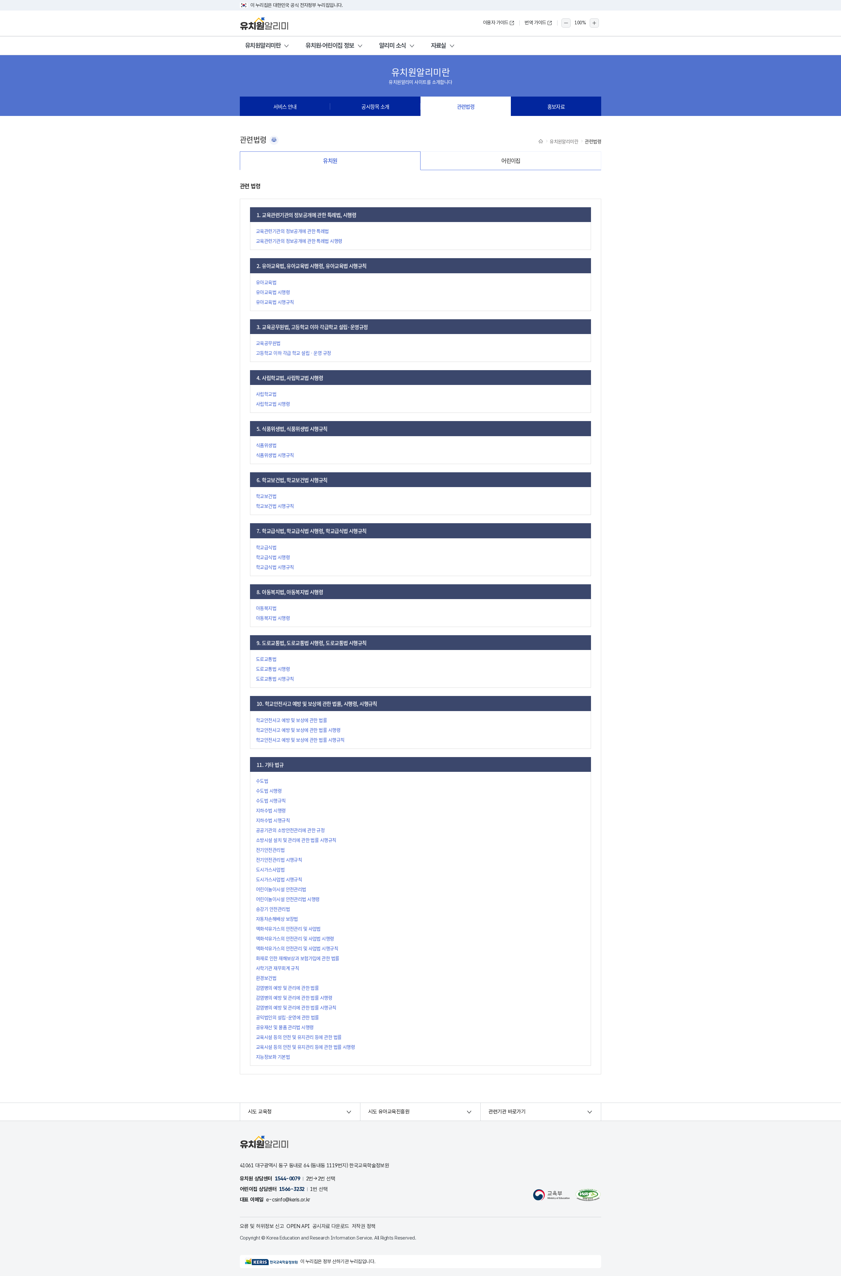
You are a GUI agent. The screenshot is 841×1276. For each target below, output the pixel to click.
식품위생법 (266, 445)
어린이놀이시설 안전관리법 (281, 889)
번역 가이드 (535, 23)
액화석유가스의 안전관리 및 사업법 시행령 (295, 938)
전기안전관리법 (270, 849)
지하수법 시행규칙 (273, 820)
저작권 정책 (363, 1226)
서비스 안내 (285, 106)
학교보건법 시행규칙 (275, 506)
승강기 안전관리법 (273, 909)
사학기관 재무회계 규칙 (277, 968)
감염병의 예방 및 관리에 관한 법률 (287, 987)
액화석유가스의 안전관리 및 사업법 (288, 928)
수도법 (262, 780)
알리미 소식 (392, 45)
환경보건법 (266, 977)
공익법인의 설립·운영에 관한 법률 (287, 1017)
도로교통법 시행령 (273, 668)
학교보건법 (266, 496)
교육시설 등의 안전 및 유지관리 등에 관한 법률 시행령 (305, 1046)
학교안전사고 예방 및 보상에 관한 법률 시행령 (298, 730)
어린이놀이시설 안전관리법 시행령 (287, 899)
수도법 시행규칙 (271, 800)
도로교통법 (266, 659)
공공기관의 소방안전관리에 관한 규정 (290, 830)
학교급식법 (266, 547)
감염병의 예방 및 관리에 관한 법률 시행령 (294, 997)
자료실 (438, 45)
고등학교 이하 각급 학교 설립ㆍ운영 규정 (293, 352)
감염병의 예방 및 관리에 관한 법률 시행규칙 (296, 1007)
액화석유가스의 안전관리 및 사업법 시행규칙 (297, 948)
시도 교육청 (260, 1111)
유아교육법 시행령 (273, 292)
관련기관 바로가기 (507, 1111)
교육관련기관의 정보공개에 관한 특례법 (292, 231)
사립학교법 (266, 394)
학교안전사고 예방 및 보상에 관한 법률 (291, 720)
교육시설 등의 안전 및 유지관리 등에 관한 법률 (298, 1037)
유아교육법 (266, 282)
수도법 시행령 (269, 790)
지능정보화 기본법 (273, 1056)
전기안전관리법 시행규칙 (279, 859)
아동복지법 (266, 608)
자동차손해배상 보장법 (277, 918)
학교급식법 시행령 (273, 557)
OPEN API (298, 1226)
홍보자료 (556, 106)
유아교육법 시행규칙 (275, 302)
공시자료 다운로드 (330, 1226)
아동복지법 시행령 (273, 618)
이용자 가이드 (496, 23)
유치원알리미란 (263, 45)
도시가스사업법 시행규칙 (279, 879)
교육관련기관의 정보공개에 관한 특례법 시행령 (299, 240)
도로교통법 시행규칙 (275, 678)
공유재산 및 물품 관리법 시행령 (284, 1027)
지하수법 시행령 (271, 810)
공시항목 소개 (375, 106)
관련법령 (466, 106)
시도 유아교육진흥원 (388, 1111)
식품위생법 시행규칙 (275, 455)
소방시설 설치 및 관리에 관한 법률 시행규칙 (296, 840)
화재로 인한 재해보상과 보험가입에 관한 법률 (297, 958)
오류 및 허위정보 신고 (262, 1226)
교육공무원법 (268, 343)
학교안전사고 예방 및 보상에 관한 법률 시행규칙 (300, 739)
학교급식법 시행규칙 (275, 567)
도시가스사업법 (270, 869)
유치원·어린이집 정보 (330, 45)
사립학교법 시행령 (273, 403)
